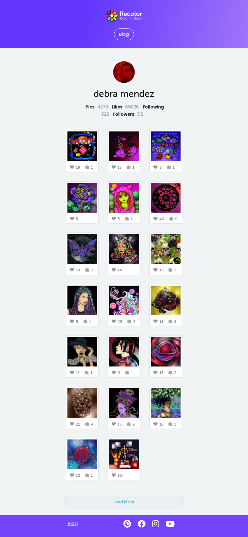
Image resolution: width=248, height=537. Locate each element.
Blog (124, 34)
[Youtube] (170, 524)
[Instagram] (155, 524)
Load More (123, 501)
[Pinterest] (127, 524)
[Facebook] (141, 524)
